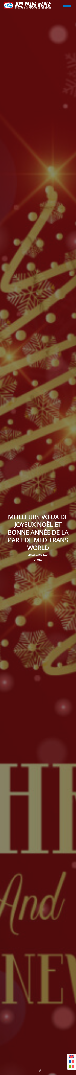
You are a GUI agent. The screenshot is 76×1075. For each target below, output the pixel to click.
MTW (39, 559)
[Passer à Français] (71, 1061)
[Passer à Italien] (71, 1067)
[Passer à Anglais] (71, 1056)
